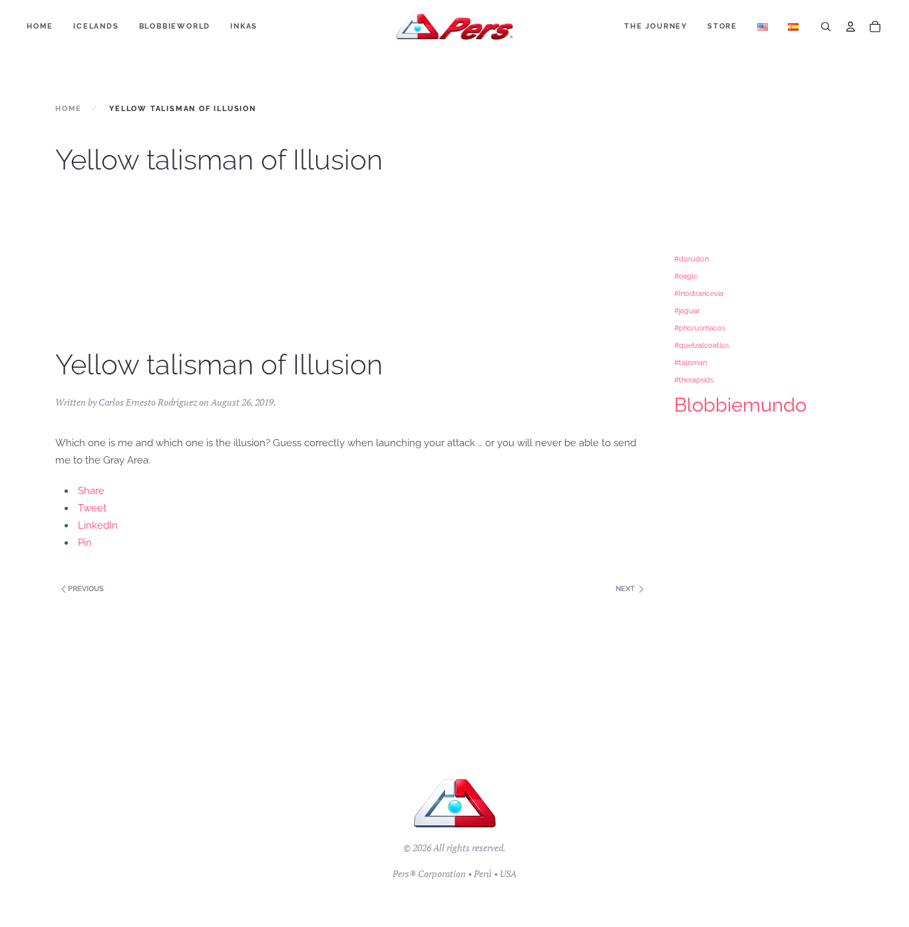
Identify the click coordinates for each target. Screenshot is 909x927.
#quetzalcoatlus (701, 345)
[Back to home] (455, 26)
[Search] (825, 26)
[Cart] (875, 26)
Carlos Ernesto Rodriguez (147, 402)
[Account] (850, 26)
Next (626, 589)
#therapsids (693, 380)
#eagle (685, 276)
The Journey (655, 26)
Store (722, 26)
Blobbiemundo (740, 404)
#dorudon (691, 259)
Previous (85, 589)
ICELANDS (95, 26)
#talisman (690, 362)
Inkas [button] (244, 26)
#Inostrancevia (698, 293)
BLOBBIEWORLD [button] (175, 26)
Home (40, 26)
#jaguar (687, 311)
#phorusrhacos (699, 328)
